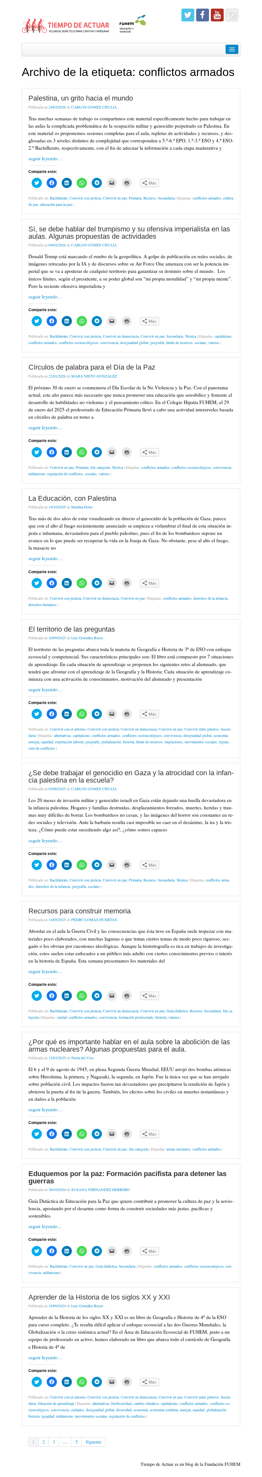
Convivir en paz (115, 197)
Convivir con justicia (85, 197)
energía (33, 741)
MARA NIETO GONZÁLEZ (94, 376)
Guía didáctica (177, 1010)
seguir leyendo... (44, 1226)
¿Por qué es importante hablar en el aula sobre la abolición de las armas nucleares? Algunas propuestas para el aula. (129, 1045)
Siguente (93, 1442)
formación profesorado (136, 1017)
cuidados (77, 1409)
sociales (200, 342)
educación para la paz (56, 204)
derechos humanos (42, 604)
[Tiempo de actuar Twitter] (187, 15)
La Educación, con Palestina (72, 498)
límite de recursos (179, 342)
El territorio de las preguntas (71, 629)
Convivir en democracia (121, 336)
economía (220, 735)
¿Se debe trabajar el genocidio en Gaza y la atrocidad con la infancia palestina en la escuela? (131, 776)
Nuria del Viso (82, 1057)
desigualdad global (134, 342)
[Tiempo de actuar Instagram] (232, 15)
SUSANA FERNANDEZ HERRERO (100, 1189)
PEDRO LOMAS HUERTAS (94, 919)
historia (128, 741)
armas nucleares (178, 1148)
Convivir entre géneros (201, 728)
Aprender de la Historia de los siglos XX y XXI (99, 1297)
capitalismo (222, 336)
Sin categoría (100, 467)
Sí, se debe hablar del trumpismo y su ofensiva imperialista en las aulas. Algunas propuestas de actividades (129, 232)
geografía (157, 342)
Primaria (135, 197)
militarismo (36, 473)
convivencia (109, 342)
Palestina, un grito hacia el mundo (80, 98)
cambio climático (146, 1403)
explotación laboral (69, 741)
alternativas (62, 735)
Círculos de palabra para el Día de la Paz (91, 367)
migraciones (174, 741)
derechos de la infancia (210, 598)
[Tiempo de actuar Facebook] (202, 15)
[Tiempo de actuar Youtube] (217, 15)
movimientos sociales (201, 741)
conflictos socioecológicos (78, 342)
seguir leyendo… (45, 158)
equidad (47, 741)
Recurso (149, 197)
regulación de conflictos (65, 473)
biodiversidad (121, 1403)
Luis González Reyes (87, 637)
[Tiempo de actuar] (84, 21)
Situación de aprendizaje (56, 1403)
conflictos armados (207, 197)
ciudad (62, 1017)
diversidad (124, 1409)
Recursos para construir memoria (79, 911)
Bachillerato (59, 197)
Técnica (190, 336)
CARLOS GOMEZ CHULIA (94, 106)
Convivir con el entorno (68, 728)
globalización (111, 741)
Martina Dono (82, 506)
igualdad (48, 1416)
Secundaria (166, 197)
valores (213, 342)
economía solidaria (164, 1409)
